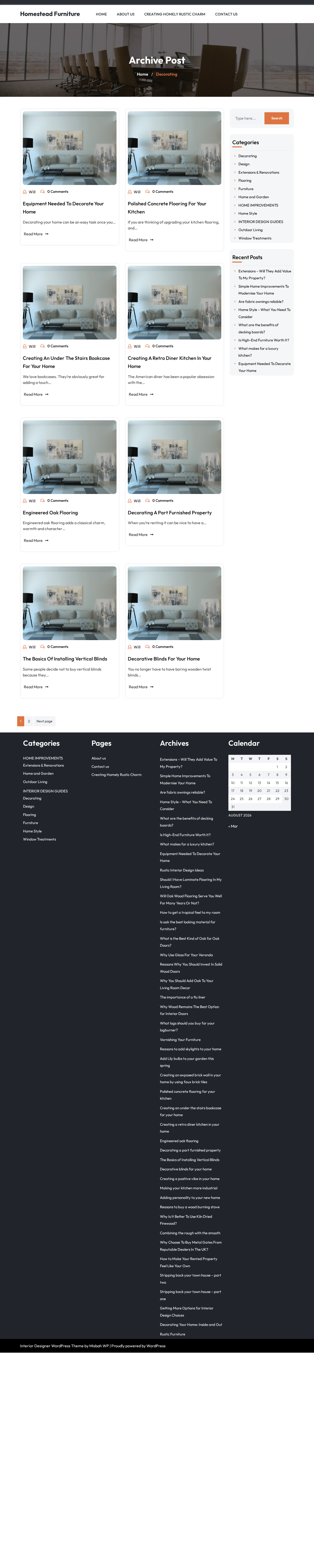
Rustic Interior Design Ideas (182, 870)
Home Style (247, 213)
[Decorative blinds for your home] (175, 603)
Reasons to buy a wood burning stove (190, 1207)
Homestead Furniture (50, 14)
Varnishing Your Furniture (180, 1039)
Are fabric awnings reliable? (261, 301)
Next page (44, 721)
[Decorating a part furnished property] (175, 457)
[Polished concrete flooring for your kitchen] (175, 148)
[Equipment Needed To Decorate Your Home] (70, 148)
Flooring (244, 180)
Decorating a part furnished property (170, 512)
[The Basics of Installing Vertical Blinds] (70, 603)
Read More (33, 233)
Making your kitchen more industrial (188, 1188)
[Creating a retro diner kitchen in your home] (175, 302)
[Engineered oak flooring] (70, 457)
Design (243, 164)
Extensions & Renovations (258, 172)
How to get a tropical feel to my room (190, 912)
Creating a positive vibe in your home (190, 1178)
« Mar (233, 826)
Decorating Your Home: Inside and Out (191, 1324)
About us (125, 14)
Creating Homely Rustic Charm (174, 14)
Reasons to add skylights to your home (190, 1049)
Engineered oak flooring (50, 512)
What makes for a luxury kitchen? (187, 844)
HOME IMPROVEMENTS (258, 205)
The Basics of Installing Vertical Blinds (65, 659)
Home (101, 14)
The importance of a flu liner (182, 997)
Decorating (247, 156)
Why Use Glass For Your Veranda (186, 955)
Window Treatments (254, 238)
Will (32, 191)
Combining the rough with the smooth (190, 1233)
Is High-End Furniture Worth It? (263, 340)
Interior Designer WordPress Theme (52, 1345)
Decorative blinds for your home (164, 659)
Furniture (245, 188)
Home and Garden (253, 197)
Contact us (226, 14)
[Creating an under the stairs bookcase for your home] (70, 302)
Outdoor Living (250, 229)
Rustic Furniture (172, 1334)
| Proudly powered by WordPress (138, 1345)
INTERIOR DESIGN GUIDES (260, 221)
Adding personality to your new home (190, 1197)
